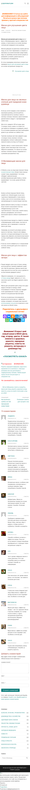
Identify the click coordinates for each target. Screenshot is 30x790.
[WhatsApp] (7, 320)
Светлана (11, 456)
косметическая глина (7, 172)
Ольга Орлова (12, 441)
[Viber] (25, 316)
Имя (3, 676)
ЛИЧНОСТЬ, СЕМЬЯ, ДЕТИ (9, 727)
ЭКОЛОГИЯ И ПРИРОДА (8, 748)
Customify (17, 769)
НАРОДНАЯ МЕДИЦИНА (8, 730)
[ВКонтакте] (9, 316)
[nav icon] (28, 3)
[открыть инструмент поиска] (25, 3)
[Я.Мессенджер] (11, 320)
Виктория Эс (12, 602)
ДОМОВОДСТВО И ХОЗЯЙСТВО (10, 716)
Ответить (26, 418)
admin (2, 30)
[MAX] (5, 316)
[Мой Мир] (17, 316)
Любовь (10, 513)
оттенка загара (5, 278)
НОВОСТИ (4, 734)
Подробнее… (4, 787)
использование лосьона (8, 303)
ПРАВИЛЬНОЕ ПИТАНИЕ (8, 737)
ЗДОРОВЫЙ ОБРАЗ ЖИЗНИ (9, 720)
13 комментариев (5, 32)
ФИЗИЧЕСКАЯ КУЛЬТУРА (8, 744)
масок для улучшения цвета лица (18, 64)
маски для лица (6, 389)
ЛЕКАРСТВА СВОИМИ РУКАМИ (19, 30)
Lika (9, 551)
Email (3, 682)
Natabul (10, 532)
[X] (15, 320)
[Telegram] (21, 316)
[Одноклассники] (13, 316)
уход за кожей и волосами (15, 391)
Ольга (10, 570)
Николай (11, 494)
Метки (5, 387)
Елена (10, 585)
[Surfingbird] (23, 320)
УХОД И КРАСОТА (6, 741)
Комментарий (6, 662)
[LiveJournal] (19, 320)
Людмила (11, 416)
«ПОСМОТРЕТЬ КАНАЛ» (15, 356)
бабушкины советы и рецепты (16, 387)
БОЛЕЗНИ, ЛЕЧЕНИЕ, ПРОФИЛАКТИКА (13, 712)
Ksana (10, 625)
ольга (10, 640)
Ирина (10, 477)
